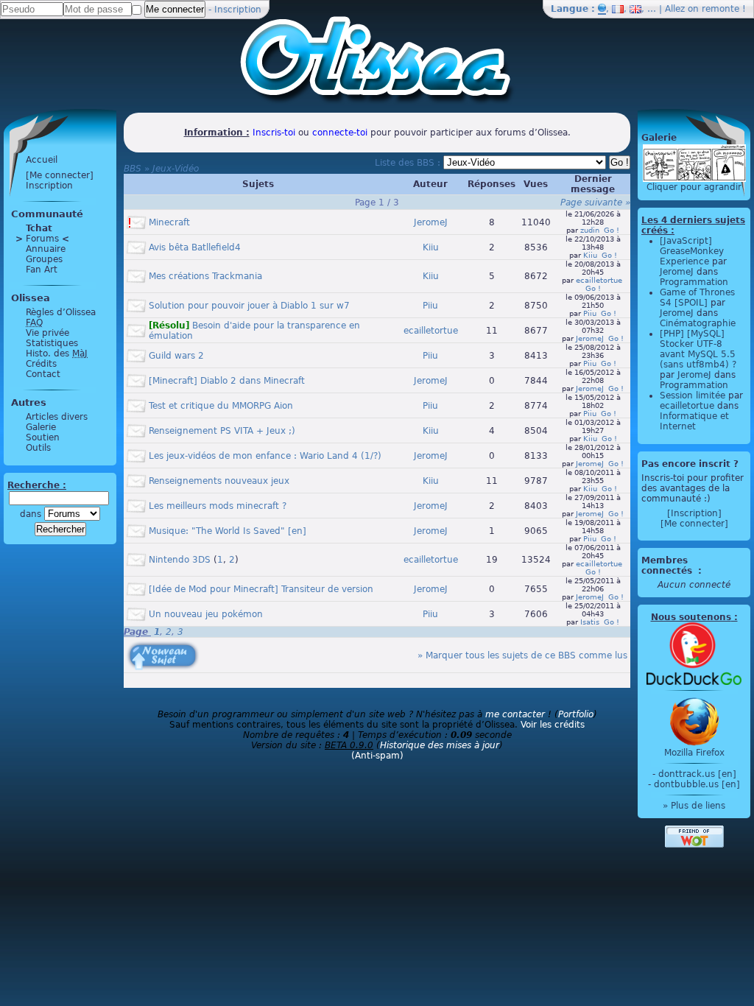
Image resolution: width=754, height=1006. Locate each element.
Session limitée (692, 395)
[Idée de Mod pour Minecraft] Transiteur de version (261, 589)
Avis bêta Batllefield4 (195, 247)
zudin (589, 230)
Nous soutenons (691, 617)
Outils (38, 448)
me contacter (515, 714)
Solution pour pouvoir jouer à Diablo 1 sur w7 (249, 305)
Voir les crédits (553, 725)
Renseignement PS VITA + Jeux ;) (222, 431)
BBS (132, 168)
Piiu (430, 305)
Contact (43, 374)
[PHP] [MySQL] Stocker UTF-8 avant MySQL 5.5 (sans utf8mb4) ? (698, 349)
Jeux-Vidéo (175, 168)
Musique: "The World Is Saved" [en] (227, 531)
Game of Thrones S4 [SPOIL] (697, 297)
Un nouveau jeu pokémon (206, 614)
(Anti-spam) (377, 755)
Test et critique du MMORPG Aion (221, 406)
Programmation (694, 282)
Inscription (237, 9)
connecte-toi (339, 132)
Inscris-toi (274, 132)
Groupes (44, 259)
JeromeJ (431, 222)
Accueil (41, 160)
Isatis (589, 622)
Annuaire (46, 249)
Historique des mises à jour (439, 745)
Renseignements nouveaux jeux (219, 481)
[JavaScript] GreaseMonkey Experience (692, 251)
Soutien (43, 437)
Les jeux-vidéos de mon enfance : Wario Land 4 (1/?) (265, 456)
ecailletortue (599, 280)
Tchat (39, 228)
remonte (720, 9)
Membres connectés (668, 565)
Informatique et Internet (694, 421)
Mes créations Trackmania (205, 276)
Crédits (41, 364)
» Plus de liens (694, 806)
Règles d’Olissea (61, 312)
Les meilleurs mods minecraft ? (217, 506)
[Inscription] (694, 513)
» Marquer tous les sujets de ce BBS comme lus (522, 655)
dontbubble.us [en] (697, 784)
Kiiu (431, 247)
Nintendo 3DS (180, 560)
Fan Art (41, 269)
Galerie (41, 427)
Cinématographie (698, 323)
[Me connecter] (60, 175)
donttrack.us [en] (697, 774)
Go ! (611, 230)
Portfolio (575, 714)
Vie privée (47, 333)
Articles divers (57, 417)
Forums (42, 238)
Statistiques (52, 343)
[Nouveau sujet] (161, 645)
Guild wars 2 (176, 356)
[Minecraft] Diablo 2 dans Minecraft (227, 381)
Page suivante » (595, 202)
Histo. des (57, 353)
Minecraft (169, 222)
